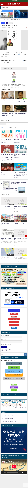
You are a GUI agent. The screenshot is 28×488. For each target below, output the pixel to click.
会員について (4, 350)
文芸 (8, 127)
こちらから (18, 54)
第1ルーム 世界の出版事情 (14, 363)
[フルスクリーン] (25, 472)
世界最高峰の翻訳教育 (14, 313)
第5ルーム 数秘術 (14, 367)
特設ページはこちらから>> (21, 407)
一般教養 (11, 23)
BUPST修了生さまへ (14, 387)
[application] (14, 466)
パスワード (3, 339)
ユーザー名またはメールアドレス (8, 335)
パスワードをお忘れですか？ (7, 349)
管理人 (14, 82)
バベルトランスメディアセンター (13, 319)
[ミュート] (23, 472)
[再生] (3, 472)
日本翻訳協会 (14, 327)
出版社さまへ (14, 384)
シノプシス (4, 127)
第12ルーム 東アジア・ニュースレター (14, 378)
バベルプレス (14, 316)
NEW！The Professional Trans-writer (13, 310)
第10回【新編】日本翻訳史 (7, 418)
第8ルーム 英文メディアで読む (14, 371)
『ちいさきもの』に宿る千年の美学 (9, 421)
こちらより (21, 60)
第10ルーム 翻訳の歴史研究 (14, 374)
